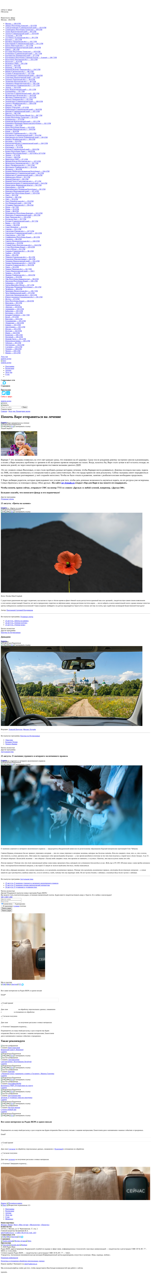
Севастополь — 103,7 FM (15, 235)
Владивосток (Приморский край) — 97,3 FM (22, 55)
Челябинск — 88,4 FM (13, 289)
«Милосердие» (34, 1225)
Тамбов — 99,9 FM (12, 253)
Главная (4, 411)
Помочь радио (6, 908)
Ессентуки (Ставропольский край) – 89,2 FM (22, 93)
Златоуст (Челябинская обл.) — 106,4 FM (20, 103)
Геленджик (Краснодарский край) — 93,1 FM (22, 77)
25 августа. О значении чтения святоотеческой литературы (27, 885)
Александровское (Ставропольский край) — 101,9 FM (25, 27)
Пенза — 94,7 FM (12, 207)
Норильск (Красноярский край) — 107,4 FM (22, 191)
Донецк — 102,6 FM (13, 87)
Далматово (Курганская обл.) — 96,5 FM (20, 81)
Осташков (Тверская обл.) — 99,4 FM (19, 205)
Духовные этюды (7, 499)
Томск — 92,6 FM (12, 267)
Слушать (4, 1048)
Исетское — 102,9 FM (13, 331)
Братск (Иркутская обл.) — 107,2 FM (19, 45)
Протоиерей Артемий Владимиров (20, 610)
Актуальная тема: (26, 879)
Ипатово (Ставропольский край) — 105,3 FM (22, 111)
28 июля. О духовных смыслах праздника (16, 1097)
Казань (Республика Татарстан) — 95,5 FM (21, 117)
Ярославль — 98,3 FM (13, 303)
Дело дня (4, 357)
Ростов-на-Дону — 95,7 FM (15, 219)
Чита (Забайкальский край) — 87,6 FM (19, 293)
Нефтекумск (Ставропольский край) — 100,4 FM (23, 175)
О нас (7, 374)
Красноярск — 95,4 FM (14, 147)
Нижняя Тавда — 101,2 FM (15, 339)
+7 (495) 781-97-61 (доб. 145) (25, 1233)
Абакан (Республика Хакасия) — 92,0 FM (21, 26)
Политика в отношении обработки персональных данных (23, 1261)
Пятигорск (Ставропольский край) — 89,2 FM (22, 215)
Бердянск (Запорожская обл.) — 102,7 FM (21, 41)
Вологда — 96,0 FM (12, 65)
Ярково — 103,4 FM (12, 353)
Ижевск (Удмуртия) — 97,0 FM (17, 107)
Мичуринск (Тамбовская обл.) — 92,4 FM (21, 167)
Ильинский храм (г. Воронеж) (12, 1050)
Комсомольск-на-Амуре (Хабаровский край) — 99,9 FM (26, 137)
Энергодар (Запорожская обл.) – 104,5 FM (21, 295)
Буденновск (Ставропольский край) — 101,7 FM (23, 53)
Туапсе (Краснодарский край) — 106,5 (19, 271)
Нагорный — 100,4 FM (14, 337)
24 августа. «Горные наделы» (16, 623)
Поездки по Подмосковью (11, 632)
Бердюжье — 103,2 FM (14, 313)
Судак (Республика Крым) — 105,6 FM (20, 247)
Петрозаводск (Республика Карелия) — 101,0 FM (23, 213)
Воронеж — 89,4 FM (13, 67)
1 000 (6, 897)
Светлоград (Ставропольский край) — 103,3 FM (23, 233)
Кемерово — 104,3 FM (13, 125)
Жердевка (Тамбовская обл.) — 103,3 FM (20, 97)
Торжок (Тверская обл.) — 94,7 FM (18, 269)
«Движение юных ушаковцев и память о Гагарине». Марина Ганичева (27, 1074)
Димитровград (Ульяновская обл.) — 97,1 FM (22, 85)
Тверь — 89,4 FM (11, 255)
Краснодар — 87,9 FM (13, 145)
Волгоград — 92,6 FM (13, 61)
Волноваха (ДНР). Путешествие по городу (17, 1086)
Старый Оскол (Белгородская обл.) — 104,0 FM (23, 245)
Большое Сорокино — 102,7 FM (17, 315)
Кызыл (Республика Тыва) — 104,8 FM (20, 151)
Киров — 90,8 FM (12, 131)
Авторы (8, 370)
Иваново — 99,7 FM (13, 105)
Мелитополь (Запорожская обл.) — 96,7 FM (21, 163)
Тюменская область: (12, 305)
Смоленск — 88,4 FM (13, 239)
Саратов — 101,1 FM (13, 229)
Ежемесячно (7, 904)
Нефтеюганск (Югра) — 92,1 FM (17, 177)
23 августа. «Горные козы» (15, 625)
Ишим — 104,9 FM (12, 333)
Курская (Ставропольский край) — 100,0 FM (22, 149)
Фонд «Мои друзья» (21, 1225)
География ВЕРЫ (14, 1084)
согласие (13, 1022)
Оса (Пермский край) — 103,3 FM (18, 203)
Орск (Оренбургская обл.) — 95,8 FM (19, 201)
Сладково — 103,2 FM (13, 347)
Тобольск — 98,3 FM (13, 343)
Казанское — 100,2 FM (14, 335)
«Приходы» (45, 1225)
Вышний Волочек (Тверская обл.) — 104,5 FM (22, 69)
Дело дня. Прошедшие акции (19, 411)
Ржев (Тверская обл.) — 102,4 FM (18, 217)
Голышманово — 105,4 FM (15, 321)
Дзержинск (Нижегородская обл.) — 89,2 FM (22, 83)
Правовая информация (9, 1258)
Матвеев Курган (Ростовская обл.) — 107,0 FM (23, 161)
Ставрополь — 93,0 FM (14, 243)
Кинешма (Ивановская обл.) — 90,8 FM (20, 129)
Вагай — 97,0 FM (12, 317)
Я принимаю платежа (14, 906)
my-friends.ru (68, 483)
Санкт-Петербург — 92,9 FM (16, 227)
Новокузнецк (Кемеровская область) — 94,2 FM (23, 185)
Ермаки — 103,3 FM (13, 325)
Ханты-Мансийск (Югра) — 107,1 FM (19, 285)
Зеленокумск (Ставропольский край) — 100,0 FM (24, 101)
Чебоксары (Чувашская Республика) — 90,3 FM (23, 287)
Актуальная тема (7, 752)
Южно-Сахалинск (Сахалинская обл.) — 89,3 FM (23, 297)
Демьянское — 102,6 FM (14, 323)
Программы (9, 366)
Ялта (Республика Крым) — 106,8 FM (19, 301)
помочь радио (6, 359)
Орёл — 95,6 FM (11, 199)
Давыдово (9, 740)
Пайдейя (11, 1072)
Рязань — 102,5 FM (12, 223)
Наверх (4, 1203)
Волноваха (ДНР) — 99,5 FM (16, 63)
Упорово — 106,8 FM (13, 349)
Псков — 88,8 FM (12, 211)
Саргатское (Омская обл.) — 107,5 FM (19, 231)
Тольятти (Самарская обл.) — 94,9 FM (19, 265)
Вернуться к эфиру (8, 18)
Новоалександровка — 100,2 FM (17, 341)
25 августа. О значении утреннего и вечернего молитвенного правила (31, 883)
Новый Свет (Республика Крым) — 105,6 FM (22, 193)
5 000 (10, 897)
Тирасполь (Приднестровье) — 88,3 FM (20, 259)
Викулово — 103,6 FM (13, 319)
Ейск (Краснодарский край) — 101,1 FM (20, 89)
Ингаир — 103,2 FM (13, 329)
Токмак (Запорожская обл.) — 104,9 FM (20, 263)
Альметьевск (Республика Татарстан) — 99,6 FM (23, 29)
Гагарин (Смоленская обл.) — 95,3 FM (19, 73)
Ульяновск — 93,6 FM (13, 277)
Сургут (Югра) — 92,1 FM (15, 249)
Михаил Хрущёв (29, 729)
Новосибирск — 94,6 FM (14, 187)
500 (2, 897)
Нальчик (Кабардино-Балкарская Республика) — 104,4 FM (27, 171)
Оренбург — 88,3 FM (13, 197)
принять (4, 1272)
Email (3, 995)
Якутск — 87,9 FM (12, 299)
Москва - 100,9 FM (8, 20)
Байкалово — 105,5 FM (14, 311)
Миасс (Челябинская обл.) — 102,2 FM (19, 165)
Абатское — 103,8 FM (13, 307)
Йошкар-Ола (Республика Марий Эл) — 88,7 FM (23, 115)
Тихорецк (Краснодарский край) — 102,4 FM (22, 261)
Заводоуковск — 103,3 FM (15, 327)
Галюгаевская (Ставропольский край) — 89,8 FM (24, 75)
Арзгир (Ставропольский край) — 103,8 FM (22, 33)
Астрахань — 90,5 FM (13, 35)
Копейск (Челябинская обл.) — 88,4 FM (20, 139)
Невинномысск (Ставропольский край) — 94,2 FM (24, 173)
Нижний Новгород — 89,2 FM (16, 179)
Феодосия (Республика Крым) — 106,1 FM (21, 281)
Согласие (13, 1009)
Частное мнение (14, 1107)
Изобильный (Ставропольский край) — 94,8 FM (23, 109)
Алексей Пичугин (15, 729)
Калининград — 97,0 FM (14, 119)
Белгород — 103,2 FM (13, 39)
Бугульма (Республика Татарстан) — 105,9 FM (22, 51)
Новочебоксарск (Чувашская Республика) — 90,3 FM (25, 189)
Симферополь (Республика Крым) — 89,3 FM (22, 237)
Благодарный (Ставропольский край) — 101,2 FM (24, 43)
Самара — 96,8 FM (12, 225)
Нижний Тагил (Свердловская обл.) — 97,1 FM (23, 181)
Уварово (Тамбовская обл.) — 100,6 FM (20, 275)
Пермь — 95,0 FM (12, 209)
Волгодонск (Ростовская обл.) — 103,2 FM (21, 59)
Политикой (7, 1012)
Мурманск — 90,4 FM (13, 169)
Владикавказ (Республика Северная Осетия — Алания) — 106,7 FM (31, 57)
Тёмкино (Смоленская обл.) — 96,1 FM (20, 257)
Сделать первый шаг (8, 1109)
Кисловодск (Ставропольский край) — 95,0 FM (23, 135)
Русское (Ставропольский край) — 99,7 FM (21, 221)
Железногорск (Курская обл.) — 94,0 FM (20, 95)
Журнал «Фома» (7, 1225)
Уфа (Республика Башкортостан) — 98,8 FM (22, 279)
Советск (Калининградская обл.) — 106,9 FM (22, 241)
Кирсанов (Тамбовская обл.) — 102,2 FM (20, 133)
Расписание (9, 368)
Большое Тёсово (11, 742)
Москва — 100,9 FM (13, 24)
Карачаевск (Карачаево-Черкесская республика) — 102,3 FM (28, 123)
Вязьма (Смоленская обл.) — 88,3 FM (19, 71)
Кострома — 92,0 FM (13, 141)
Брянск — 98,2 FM (12, 49)
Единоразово (20, 904)
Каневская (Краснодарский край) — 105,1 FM (22, 121)
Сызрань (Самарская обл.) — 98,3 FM (19, 251)
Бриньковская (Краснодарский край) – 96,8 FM (23, 47)
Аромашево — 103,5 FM (14, 309)
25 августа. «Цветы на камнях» (17, 621)
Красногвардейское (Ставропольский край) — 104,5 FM (26, 143)
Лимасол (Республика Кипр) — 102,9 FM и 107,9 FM (25, 153)
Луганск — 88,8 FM (12, 157)
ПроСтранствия (14, 1048)
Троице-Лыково (11, 744)
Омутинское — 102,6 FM (14, 345)
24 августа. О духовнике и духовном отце (21, 887)
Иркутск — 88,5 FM (12, 113)
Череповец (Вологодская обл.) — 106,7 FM (21, 291)
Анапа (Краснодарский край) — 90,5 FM (20, 31)
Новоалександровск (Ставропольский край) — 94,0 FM (26, 183)
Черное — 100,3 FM (12, 351)
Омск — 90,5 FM (11, 195)
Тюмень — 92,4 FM (12, 273)
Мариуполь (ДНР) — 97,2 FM (16, 159)
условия (16, 906)
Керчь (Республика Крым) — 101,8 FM (20, 127)
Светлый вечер (13, 1060)
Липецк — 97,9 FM (12, 155)
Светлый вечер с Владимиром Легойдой (16, 1062)
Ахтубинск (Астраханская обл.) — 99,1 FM (21, 37)
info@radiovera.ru (7, 1233)
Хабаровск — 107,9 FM (14, 283)
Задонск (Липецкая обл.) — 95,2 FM (19, 99)
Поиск (25, 407)
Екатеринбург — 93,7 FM (15, 91)
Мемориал (9, 1219)
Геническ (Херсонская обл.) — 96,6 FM (20, 79)
